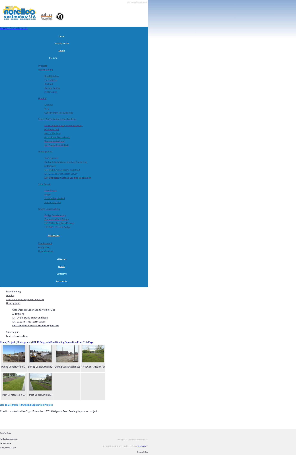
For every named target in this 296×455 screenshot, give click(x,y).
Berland (48, 84)
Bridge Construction (49, 209)
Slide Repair (44, 184)
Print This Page (85, 342)
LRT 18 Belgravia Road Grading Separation (54, 342)
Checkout (145, 2)
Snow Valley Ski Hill (54, 198)
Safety (62, 50)
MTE (46, 108)
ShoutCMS (142, 446)
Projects (53, 58)
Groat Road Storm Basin (57, 137)
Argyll (47, 194)
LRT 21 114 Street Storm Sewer (60, 174)
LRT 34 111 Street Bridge (57, 227)
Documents (61, 281)
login (141, 2)
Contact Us (62, 273)
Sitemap (137, 2)
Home (128, 2)
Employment (54, 235)
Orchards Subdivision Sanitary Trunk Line (65, 162)
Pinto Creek (50, 92)
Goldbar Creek (51, 129)
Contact (133, 2)
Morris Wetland (52, 133)
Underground (45, 151)
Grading (42, 98)
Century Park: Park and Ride (58, 112)
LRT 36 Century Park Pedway (59, 223)
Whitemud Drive (52, 202)
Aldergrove (50, 166)
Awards (61, 266)
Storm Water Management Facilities (57, 119)
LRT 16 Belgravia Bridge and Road (62, 170)
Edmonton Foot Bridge (56, 219)
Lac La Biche (50, 80)
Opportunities (45, 251)
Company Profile (61, 43)
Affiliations (61, 259)
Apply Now (44, 247)
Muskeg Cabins (52, 88)
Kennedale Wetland (54, 141)
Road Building (45, 69)
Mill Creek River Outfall (56, 145)
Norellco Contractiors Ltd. (14, 28)
